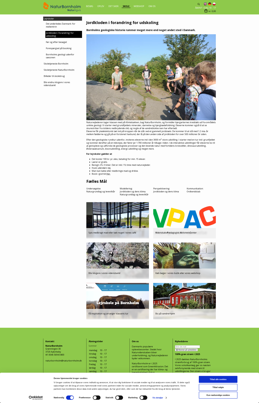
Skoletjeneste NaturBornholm (59, 69)
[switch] (96, 397)
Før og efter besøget (56, 42)
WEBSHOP (139, 6)
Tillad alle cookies (218, 379)
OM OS (152, 6)
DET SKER (113, 6)
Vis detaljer (157, 398)
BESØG (89, 6)
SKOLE (126, 6)
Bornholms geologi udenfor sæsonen (60, 56)
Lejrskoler (49, 18)
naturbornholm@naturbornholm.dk (63, 360)
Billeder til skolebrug (54, 76)
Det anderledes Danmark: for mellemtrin (60, 25)
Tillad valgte (218, 387)
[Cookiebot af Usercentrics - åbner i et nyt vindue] (36, 398)
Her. (108, 173)
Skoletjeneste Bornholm (56, 63)
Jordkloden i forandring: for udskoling (60, 34)
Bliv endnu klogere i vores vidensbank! (57, 84)
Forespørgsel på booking (58, 48)
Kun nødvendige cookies (218, 395)
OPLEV (100, 6)
